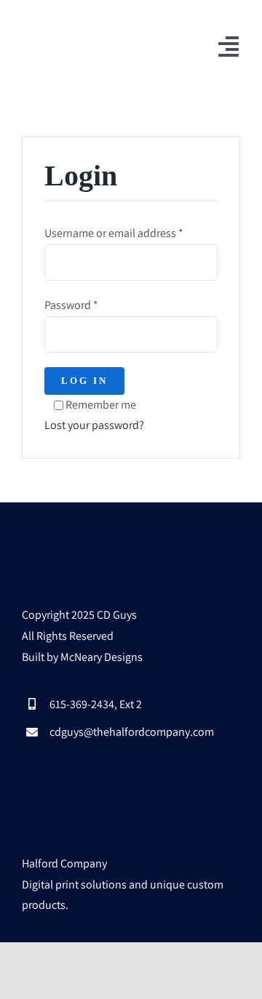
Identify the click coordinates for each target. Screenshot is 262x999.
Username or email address (113, 233)
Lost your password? (94, 425)
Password (71, 305)
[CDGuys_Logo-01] (74, 27)
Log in (84, 380)
